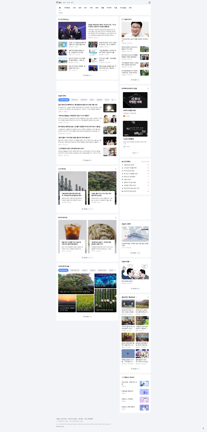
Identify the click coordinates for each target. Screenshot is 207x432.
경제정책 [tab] (99, 100)
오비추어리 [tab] (84, 100)
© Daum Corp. (60, 426)
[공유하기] (149, 2)
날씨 (72, 2)
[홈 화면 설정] (203, 428)
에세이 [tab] (92, 100)
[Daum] (57, 2)
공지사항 (80, 418)
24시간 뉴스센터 (72, 418)
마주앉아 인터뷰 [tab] (64, 100)
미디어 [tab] (107, 100)
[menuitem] (59, 7)
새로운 (88, 75)
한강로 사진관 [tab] (102, 270)
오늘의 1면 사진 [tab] (75, 270)
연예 (64, 2)
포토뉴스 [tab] (84, 270)
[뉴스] (60, 2)
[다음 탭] (114, 99)
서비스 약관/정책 (88, 418)
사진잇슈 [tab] (111, 270)
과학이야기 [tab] (74, 100)
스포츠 (68, 2)
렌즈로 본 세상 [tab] (63, 270)
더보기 (134, 153)
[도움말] (116, 169)
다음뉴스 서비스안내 (61, 418)
